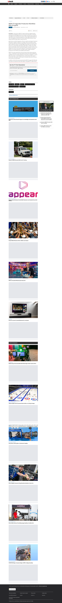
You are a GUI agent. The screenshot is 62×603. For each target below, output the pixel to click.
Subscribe (37, 3)
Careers (21, 595)
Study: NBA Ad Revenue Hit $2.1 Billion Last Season (46, 126)
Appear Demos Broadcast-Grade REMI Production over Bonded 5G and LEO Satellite (46, 118)
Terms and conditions (12, 593)
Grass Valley (11, 84)
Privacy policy (33, 593)
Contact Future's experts (24, 593)
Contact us (32, 595)
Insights (15, 3)
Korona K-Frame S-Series (29, 84)
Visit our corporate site (43, 586)
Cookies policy (44, 593)
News (12, 3)
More (41, 3)
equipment (17, 84)
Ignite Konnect (22, 86)
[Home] (9, 4)
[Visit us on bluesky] (47, 1)
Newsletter (35, 30)
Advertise (43, 595)
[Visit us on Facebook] (41, 1)
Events (25, 3)
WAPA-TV (22, 84)
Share (11, 30)
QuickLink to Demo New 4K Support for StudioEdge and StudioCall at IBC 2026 (46, 113)
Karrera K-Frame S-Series (13, 86)
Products (20, 3)
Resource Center (31, 3)
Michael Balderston (17, 27)
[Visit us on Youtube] (46, 1)
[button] (52, 1)
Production (10, 21)
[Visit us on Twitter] (43, 1)
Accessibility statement (12, 595)
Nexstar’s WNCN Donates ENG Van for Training (46, 123)
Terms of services (21, 73)
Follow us (31, 30)
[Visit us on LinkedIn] (44, 1)
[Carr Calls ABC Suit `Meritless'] (46, 107)
